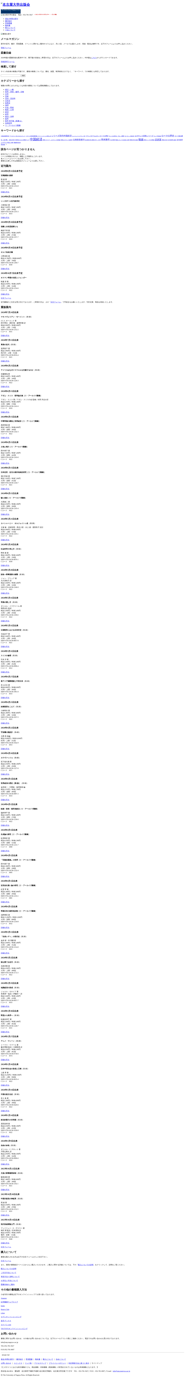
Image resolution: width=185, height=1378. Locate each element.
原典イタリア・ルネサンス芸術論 (51, 139)
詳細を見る (5, 192)
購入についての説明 (85, 1265)
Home (3, 144)
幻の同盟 (112, 139)
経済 (7, 112)
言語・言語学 (10, 98)
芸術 (7, 96)
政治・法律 (9, 116)
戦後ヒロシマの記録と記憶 (122, 139)
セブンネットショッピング (11, 1317)
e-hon (3, 1313)
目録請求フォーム (8, 62)
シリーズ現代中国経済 (61, 136)
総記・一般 (9, 89)
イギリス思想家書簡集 (31, 136)
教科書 (7, 25)
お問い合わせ (6, 1363)
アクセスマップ (40, 1363)
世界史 (7, 103)
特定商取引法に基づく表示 (79, 1363)
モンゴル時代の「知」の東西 (116, 136)
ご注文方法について (8, 1273)
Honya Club (5, 1309)
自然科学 (8, 123)
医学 (7, 119)
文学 (7, 94)
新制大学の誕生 (134, 139)
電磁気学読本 (17, 142)
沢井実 (158, 139)
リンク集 (28, 1363)
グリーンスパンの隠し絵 (44, 136)
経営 (7, 114)
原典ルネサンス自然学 (67, 139)
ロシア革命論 (157, 136)
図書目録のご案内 (8, 1284)
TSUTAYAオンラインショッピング (14, 1329)
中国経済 (36, 139)
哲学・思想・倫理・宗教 (14, 92)
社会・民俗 (9, 107)
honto (3, 1306)
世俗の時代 (12, 139)
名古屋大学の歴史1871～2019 (93, 139)
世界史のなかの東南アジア (22, 139)
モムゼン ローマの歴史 (101, 136)
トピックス (18, 1363)
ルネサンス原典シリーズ (144, 136)
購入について (10, 28)
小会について (10, 30)
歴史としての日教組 (149, 139)
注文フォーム (6, 298)
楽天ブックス (6, 1321)
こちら (94, 58)
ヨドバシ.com (6, 1325)
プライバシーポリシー (57, 1363)
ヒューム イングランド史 (78, 136)
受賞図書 (8, 23)
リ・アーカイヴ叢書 (13, 125)
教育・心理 (9, 110)
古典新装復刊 (79, 140)
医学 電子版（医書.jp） (14, 121)
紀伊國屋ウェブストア (9, 1302)
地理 (7, 105)
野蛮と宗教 (10, 142)
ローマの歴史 (167, 136)
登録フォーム (6, 48)
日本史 (7, 101)
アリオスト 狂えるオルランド (17, 136)
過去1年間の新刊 (11, 19)
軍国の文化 (165, 139)
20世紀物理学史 (5, 136)
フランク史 (89, 136)
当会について (61, 1359)
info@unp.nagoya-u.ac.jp (121, 1371)
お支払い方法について (9, 1280)
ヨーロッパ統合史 (129, 136)
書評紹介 (8, 21)
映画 (141, 139)
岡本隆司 (105, 139)
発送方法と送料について (10, 1277)
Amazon (4, 1298)
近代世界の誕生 (172, 139)
